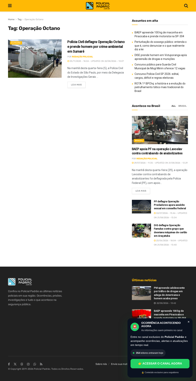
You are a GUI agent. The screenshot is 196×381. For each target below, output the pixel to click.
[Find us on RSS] (41, 364)
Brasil (182, 106)
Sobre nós (101, 364)
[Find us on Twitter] (15, 364)
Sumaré (16, 43)
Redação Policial (82, 56)
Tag (19, 19)
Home (11, 19)
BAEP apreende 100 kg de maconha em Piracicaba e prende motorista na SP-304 (170, 314)
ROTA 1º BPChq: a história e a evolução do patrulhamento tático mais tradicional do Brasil (160, 87)
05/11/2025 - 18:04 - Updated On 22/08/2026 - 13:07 (96, 61)
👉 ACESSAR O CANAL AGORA (160, 363)
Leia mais (78, 84)
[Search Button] (186, 6)
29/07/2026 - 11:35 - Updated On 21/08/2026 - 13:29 (161, 163)
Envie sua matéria (121, 364)
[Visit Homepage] (98, 6)
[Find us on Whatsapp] (34, 364)
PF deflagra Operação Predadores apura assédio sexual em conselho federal (170, 205)
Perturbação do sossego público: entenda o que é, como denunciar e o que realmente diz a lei (161, 45)
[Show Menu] (10, 6)
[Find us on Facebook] (9, 364)
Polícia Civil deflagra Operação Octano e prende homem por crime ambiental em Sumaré (96, 46)
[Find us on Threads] (21, 364)
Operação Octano (33, 19)
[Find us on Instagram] (28, 364)
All (174, 106)
